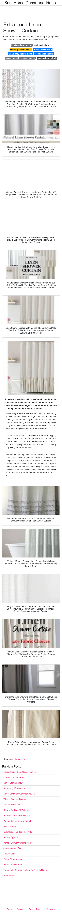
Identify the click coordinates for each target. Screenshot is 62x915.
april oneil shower (42, 45)
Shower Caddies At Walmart (16, 810)
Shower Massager (11, 804)
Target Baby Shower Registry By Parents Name (25, 870)
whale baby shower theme (20, 53)
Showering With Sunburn (14, 788)
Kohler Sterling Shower (13, 782)
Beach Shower (10, 826)
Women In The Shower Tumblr (17, 820)
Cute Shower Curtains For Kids (17, 831)
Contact (20, 909)
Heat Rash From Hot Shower (16, 815)
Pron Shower (9, 875)
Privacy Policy (35, 909)
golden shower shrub (47, 58)
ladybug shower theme (21, 45)
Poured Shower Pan (12, 864)
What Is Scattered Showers (15, 799)
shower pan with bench (20, 49)
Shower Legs (9, 853)
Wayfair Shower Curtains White (17, 842)
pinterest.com (18, 758)
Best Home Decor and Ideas (30, 2)
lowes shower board (43, 49)
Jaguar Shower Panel (13, 848)
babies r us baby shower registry (20, 58)
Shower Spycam (10, 837)
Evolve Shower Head (12, 859)
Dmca (9, 909)
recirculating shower (44, 53)
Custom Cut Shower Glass (15, 777)
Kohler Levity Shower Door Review (19, 793)
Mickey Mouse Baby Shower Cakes (19, 771)
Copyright (50, 909)
